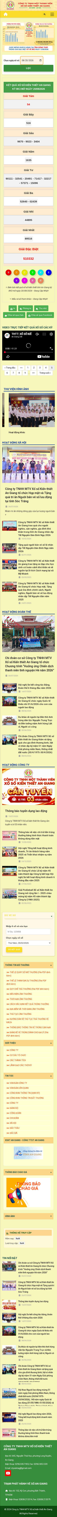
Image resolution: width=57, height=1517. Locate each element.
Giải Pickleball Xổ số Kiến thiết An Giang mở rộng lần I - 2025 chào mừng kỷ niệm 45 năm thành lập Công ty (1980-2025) (35, 895)
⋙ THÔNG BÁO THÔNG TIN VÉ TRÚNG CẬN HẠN (28, 1027)
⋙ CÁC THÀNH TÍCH (16, 1060)
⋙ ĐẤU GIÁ (11, 1133)
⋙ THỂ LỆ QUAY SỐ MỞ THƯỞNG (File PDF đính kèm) (28, 974)
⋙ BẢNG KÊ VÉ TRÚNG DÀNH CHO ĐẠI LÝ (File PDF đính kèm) (27, 1034)
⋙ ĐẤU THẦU (12, 1128)
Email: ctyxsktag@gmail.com (18, 1468)
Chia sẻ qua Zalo (16, 315)
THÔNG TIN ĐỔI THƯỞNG (17, 965)
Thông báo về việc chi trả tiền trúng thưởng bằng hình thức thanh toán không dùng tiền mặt (36, 835)
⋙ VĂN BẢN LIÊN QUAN (17, 1088)
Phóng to (27, 308)
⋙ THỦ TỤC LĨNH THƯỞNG (18, 1014)
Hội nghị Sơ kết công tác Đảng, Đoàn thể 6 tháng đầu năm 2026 (34, 686)
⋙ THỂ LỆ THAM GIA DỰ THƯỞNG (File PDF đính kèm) (26, 982)
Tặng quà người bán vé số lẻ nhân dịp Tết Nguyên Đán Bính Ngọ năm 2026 (35, 548)
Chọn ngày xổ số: (12, 60)
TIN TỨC (9, 1076)
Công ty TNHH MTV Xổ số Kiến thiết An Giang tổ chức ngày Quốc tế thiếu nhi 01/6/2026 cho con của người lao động (36, 702)
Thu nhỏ (43, 308)
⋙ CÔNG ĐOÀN (13, 1113)
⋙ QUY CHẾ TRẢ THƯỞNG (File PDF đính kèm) (27, 989)
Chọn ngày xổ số (14, 938)
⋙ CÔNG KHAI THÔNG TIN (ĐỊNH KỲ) (23, 1093)
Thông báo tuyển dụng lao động (26, 811)
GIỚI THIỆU (10, 1043)
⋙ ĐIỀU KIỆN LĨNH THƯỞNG (19, 994)
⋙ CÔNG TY (12, 1050)
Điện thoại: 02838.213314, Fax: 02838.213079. (29, 1499)
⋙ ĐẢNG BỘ (12, 1108)
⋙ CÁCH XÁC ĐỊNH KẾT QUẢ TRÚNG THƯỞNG (27, 1004)
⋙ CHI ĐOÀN (12, 1118)
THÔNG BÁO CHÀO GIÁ (16, 1172)
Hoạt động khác (12, 432)
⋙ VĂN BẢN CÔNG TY (16, 1083)
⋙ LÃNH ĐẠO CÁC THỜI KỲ (19, 1065)
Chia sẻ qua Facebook (41, 315)
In (14, 308)
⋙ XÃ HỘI (11, 1123)
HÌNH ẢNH (10, 1216)
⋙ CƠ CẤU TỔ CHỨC (16, 1055)
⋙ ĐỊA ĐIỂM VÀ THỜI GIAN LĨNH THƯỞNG (25, 1009)
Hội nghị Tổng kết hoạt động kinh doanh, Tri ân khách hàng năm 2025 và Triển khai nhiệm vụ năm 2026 (35, 853)
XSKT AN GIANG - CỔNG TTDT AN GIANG (24, 1140)
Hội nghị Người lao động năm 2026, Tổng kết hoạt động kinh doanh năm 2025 (35, 1417)
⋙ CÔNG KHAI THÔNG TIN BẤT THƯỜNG (25, 1098)
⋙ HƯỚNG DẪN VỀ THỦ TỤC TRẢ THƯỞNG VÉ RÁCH (27, 1021)
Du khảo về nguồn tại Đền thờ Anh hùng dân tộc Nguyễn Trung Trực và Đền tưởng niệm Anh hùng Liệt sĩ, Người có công (35, 722)
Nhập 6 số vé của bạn (17, 926)
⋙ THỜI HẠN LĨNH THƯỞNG (19, 999)
